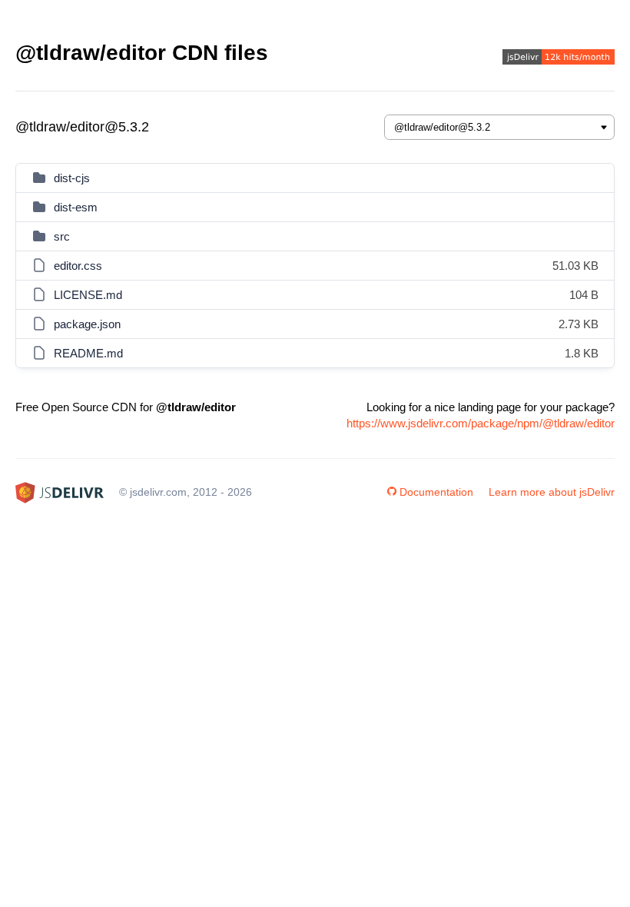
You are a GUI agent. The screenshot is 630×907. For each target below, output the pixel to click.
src (62, 236)
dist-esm (76, 207)
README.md (88, 353)
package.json (87, 324)
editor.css (78, 265)
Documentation (436, 492)
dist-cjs (72, 177)
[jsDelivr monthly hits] (558, 58)
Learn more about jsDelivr (552, 492)
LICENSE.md (88, 294)
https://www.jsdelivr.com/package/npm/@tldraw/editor (480, 423)
